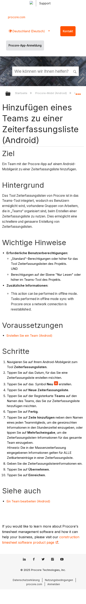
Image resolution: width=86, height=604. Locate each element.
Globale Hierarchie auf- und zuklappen (10, 94)
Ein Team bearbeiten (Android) (28, 501)
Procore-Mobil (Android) (51, 93)
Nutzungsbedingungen (59, 580)
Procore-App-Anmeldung (25, 45)
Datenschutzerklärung (26, 580)
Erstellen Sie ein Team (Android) (29, 336)
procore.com (16, 17)
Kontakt (68, 31)
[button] (75, 71)
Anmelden (53, 584)
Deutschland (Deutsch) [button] (28, 31)
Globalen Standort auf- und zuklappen (78, 92)
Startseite (21, 93)
